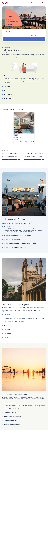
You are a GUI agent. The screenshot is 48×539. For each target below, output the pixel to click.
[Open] (43, 31)
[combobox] (23, 31)
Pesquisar (24, 39)
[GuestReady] (5, 3)
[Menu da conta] (43, 2)
